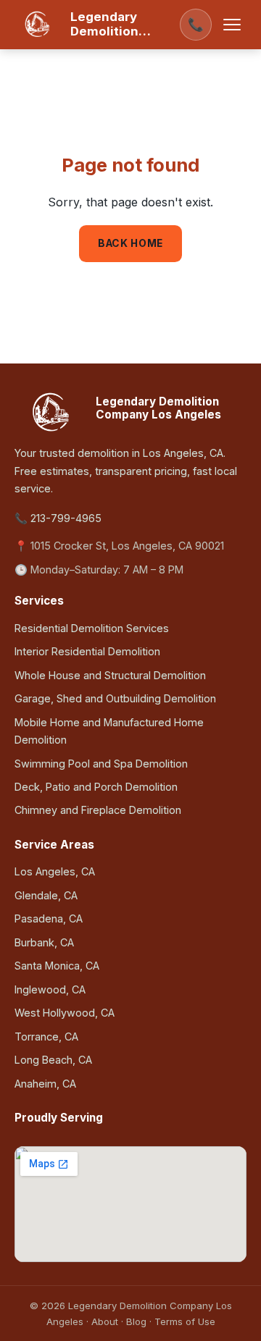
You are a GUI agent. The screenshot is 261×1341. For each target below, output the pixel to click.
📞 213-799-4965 (58, 518)
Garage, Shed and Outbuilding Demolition (115, 698)
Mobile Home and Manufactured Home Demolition (109, 731)
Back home (130, 243)
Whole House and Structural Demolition (110, 675)
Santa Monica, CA (56, 965)
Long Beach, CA (53, 1060)
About (104, 1321)
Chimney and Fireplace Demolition (97, 810)
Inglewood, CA (50, 989)
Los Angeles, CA (54, 871)
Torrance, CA (46, 1036)
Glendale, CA (46, 895)
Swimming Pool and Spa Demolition (101, 763)
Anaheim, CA (45, 1083)
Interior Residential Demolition (87, 651)
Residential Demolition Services (91, 628)
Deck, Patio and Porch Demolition (96, 787)
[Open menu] (232, 25)
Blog (136, 1321)
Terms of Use (184, 1321)
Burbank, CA (44, 942)
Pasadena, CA (48, 918)
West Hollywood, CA (64, 1012)
